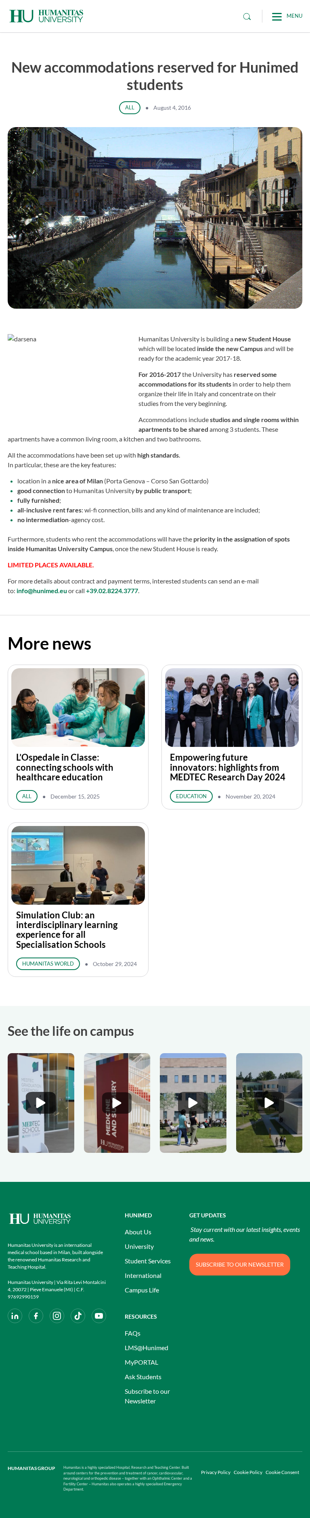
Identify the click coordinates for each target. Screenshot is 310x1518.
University (139, 1246)
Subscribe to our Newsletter (147, 1396)
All (129, 107)
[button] (41, 1103)
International (143, 1275)
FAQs (132, 1333)
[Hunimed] (58, 1218)
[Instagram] (57, 1316)
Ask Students (143, 1376)
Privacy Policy (215, 1472)
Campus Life (142, 1290)
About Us (138, 1232)
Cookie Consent (282, 1472)
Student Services (148, 1261)
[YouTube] (99, 1316)
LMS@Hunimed (146, 1347)
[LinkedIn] (15, 1316)
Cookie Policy (248, 1472)
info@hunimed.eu (42, 590)
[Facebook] (36, 1316)
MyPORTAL (141, 1362)
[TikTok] (78, 1316)
